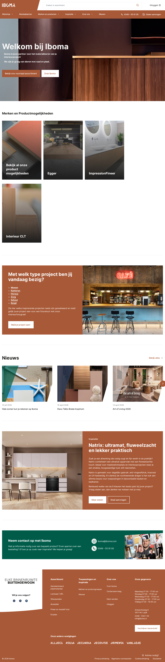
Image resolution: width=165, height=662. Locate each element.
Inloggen (154, 5)
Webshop (6, 14)
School (14, 300)
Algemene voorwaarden (121, 658)
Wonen (14, 287)
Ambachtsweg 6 (142, 610)
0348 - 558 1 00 (142, 616)
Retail (13, 303)
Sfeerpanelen (56, 599)
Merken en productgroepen (90, 589)
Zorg (13, 297)
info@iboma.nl (141, 618)
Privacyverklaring (102, 658)
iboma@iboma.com (107, 541)
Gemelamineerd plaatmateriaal (57, 587)
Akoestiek (55, 604)
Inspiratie (69, 14)
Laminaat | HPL (57, 594)
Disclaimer (157, 658)
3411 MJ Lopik (141, 612)
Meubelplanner (25, 14)
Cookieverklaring (142, 658)
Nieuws (102, 14)
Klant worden (112, 599)
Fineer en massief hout (60, 609)
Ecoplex (54, 614)
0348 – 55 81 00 (106, 548)
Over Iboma (112, 586)
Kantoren (15, 290)
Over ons (86, 14)
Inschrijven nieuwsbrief (147, 628)
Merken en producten (47, 14)
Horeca (14, 294)
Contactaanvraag (114, 591)
